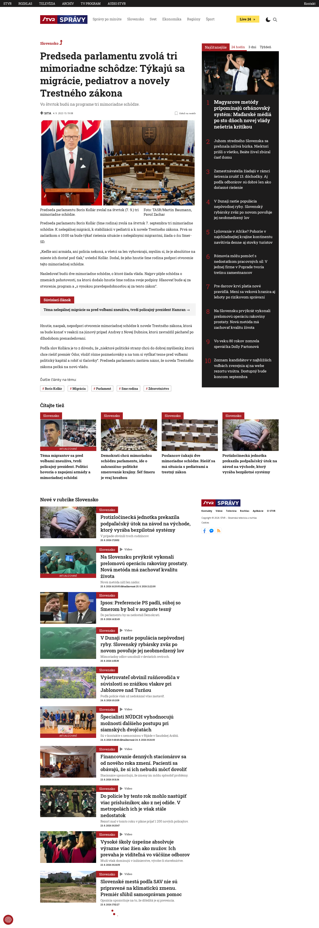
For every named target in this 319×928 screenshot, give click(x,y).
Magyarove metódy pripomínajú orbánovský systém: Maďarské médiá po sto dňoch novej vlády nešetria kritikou (242, 114)
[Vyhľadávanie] (275, 19)
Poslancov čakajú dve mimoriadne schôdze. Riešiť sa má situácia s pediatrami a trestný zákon (188, 464)
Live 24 (245, 19)
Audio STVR (117, 4)
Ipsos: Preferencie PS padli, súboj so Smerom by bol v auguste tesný (140, 605)
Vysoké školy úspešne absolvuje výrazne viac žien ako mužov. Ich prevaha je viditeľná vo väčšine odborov (145, 848)
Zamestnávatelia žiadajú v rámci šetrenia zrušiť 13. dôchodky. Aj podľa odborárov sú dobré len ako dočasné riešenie (242, 179)
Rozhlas (25, 4)
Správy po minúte (107, 19)
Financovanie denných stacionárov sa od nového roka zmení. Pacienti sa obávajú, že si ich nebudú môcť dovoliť (143, 762)
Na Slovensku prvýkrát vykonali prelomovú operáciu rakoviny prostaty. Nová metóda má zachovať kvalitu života (242, 319)
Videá (219, 510)
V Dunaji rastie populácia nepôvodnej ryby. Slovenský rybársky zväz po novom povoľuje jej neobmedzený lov (243, 209)
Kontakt (310, 4)
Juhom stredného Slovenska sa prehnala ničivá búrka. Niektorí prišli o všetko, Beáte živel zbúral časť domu (242, 149)
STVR (7, 4)
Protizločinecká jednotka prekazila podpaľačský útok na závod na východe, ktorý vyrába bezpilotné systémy (249, 464)
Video (128, 549)
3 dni (252, 47)
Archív (68, 4)
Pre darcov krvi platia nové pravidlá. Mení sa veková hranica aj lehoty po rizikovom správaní (244, 291)
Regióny (193, 19)
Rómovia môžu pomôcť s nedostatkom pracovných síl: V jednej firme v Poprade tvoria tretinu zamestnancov (241, 264)
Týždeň (265, 47)
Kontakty (206, 510)
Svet (153, 19)
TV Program (91, 4)
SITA (47, 113)
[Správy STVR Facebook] (205, 532)
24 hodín (238, 47)
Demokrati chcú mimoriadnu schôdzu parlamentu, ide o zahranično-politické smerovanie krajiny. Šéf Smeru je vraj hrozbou (128, 466)
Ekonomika (171, 19)
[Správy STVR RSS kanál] (218, 532)
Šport (210, 19)
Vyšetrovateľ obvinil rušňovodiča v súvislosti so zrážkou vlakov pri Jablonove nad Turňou (139, 683)
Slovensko (135, 19)
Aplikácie (258, 510)
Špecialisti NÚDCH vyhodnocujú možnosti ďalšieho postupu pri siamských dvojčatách (137, 723)
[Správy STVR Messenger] (211, 532)
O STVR (271, 510)
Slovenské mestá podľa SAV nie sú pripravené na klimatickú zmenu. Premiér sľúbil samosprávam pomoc (141, 887)
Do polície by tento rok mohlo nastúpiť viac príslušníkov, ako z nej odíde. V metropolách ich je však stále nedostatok (143, 805)
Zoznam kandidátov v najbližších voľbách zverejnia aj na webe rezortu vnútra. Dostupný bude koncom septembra (242, 368)
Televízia (47, 4)
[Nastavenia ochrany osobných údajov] (8, 920)
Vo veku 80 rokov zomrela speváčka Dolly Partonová (236, 343)
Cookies (205, 522)
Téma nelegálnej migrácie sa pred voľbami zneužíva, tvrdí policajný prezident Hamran (115, 309)
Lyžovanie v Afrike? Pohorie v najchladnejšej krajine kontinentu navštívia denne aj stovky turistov (243, 237)
